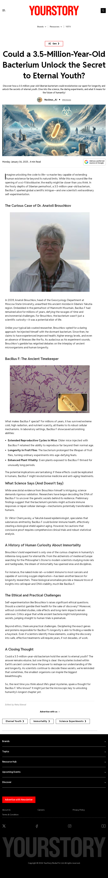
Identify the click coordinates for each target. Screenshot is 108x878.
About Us (6, 810)
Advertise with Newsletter (19, 799)
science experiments (71, 721)
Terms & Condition (10, 814)
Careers (41, 810)
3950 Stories (66, 100)
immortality (40, 721)
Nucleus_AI (50, 99)
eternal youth (13, 721)
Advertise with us (48, 711)
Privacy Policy (79, 810)
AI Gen (53, 43)
